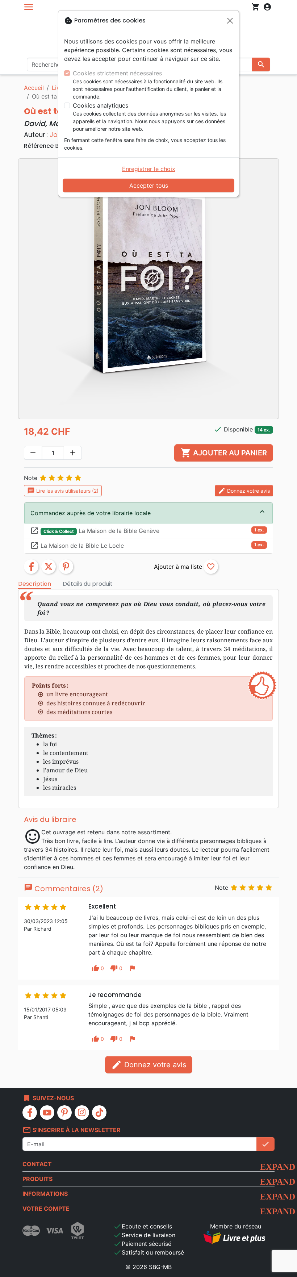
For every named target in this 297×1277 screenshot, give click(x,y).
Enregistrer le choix (148, 168)
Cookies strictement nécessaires (117, 73)
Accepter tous (148, 185)
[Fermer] (230, 20)
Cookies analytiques (100, 105)
